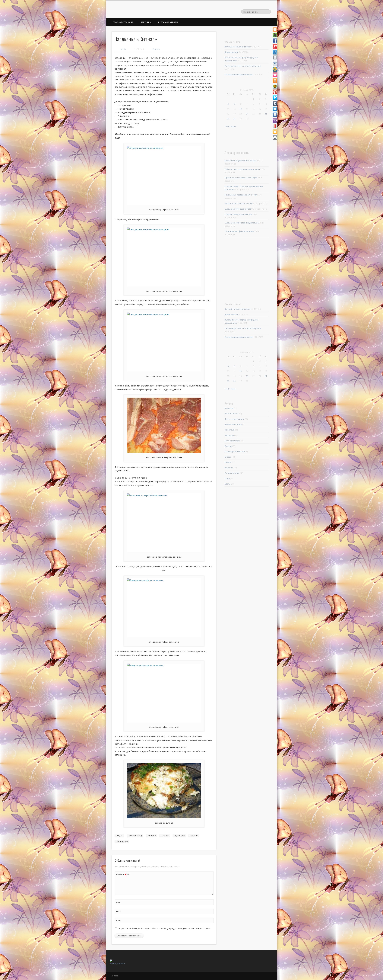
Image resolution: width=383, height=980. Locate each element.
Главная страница (123, 22)
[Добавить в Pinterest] (275, 92)
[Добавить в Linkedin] (275, 52)
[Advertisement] (245, 269)
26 (234, 118)
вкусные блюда (136, 835)
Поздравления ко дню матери (238, 214)
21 (247, 113)
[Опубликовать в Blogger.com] (275, 29)
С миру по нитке (232, 473)
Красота (228, 446)
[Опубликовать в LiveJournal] (275, 63)
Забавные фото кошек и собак (239, 203)
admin (123, 49)
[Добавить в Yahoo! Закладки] (275, 120)
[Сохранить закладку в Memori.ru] (275, 74)
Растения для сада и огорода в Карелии (243, 66)
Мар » (233, 126)
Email (118, 911)
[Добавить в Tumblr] (275, 103)
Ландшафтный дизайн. (235, 451)
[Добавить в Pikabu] (275, 86)
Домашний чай (231, 52)
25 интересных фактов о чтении (239, 231)
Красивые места (232, 440)
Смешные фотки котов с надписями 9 (242, 222)
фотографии (122, 841)
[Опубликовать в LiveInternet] (275, 57)
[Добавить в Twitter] (275, 109)
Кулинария (180, 835)
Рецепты (156, 49)
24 (266, 113)
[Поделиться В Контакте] (275, 114)
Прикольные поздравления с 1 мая (241, 194)
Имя (118, 902)
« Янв (227, 126)
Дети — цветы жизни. (234, 419)
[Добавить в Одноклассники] (275, 80)
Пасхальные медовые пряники (239, 74)
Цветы (227, 483)
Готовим (152, 835)
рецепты (194, 835)
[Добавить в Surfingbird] (275, 97)
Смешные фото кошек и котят (238, 208)
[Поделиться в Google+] (275, 46)
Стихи (227, 478)
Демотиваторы (231, 413)
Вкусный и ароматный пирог (238, 46)
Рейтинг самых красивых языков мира (242, 169)
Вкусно (120, 835)
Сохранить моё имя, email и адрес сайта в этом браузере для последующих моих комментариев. (164, 928)
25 (228, 118)
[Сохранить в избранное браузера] (275, 131)
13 (241, 108)
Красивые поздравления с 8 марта (240, 160)
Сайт (118, 920)
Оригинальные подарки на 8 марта (241, 177)
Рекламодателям (168, 22)
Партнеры (145, 22)
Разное (228, 462)
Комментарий (121, 875)
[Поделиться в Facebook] (275, 40)
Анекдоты (229, 408)
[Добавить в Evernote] (275, 35)
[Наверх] (275, 137)
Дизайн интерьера (233, 424)
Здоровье (229, 435)
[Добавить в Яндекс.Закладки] (275, 126)
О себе (228, 456)
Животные (229, 429)
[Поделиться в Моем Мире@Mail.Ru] (275, 69)
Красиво (165, 835)
